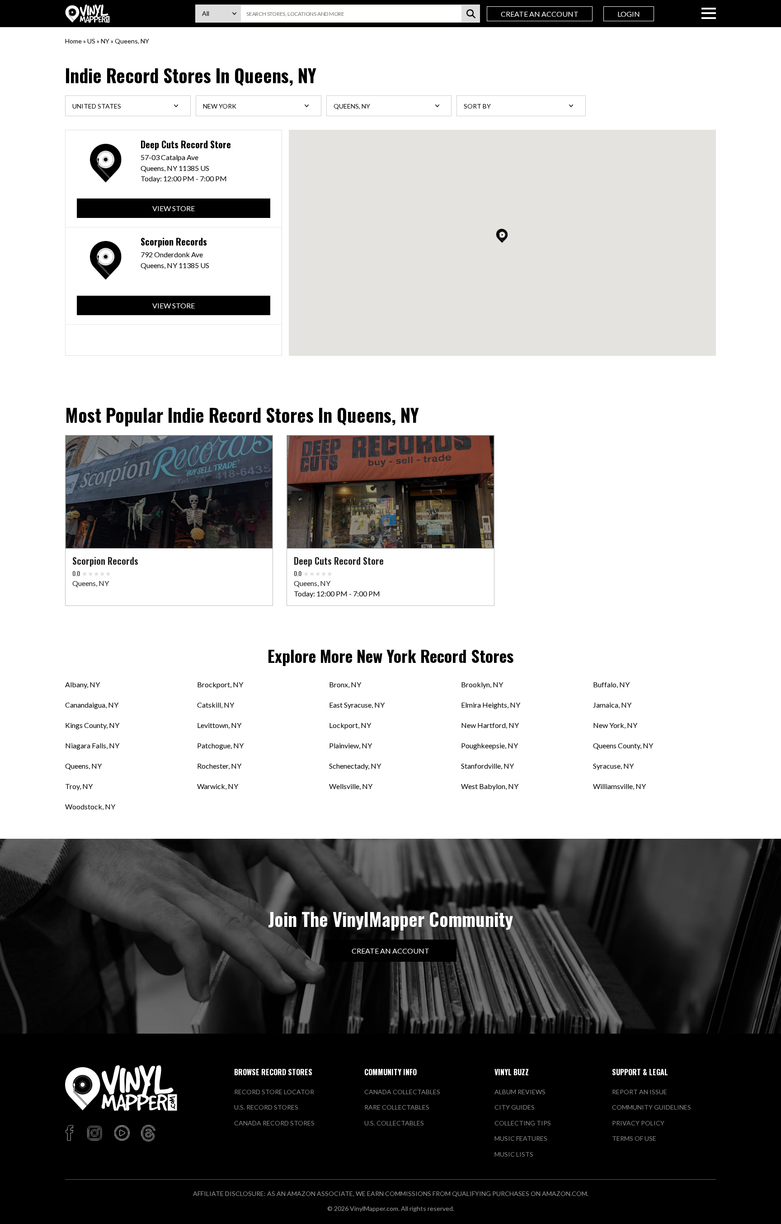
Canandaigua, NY (91, 704)
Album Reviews (520, 1092)
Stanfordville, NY (487, 765)
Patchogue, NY (220, 745)
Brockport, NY (220, 684)
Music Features (520, 1138)
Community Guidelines (651, 1107)
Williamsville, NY (619, 786)
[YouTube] (122, 1134)
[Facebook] (70, 1134)
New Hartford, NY (490, 725)
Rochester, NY (219, 765)
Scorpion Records (174, 241)
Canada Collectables (402, 1092)
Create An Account (540, 13)
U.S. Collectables (394, 1123)
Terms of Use (634, 1138)
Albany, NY (82, 684)
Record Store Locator (274, 1092)
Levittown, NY (219, 725)
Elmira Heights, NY (490, 704)
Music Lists (513, 1154)
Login (628, 13)
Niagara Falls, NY (92, 745)
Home (73, 41)
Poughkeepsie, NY (489, 745)
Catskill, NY (215, 704)
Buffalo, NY (611, 684)
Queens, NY (83, 765)
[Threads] (148, 1134)
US (91, 41)
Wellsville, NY (350, 786)
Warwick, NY (217, 786)
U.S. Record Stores (266, 1107)
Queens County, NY (623, 745)
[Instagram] (94, 1134)
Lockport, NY (350, 725)
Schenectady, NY (355, 765)
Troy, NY (79, 786)
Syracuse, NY (613, 765)
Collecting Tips (522, 1123)
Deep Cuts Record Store (186, 144)
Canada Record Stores (274, 1123)
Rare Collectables (396, 1107)
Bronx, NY (345, 684)
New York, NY (615, 725)
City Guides (514, 1107)
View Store (173, 208)
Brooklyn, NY (482, 684)
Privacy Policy (638, 1123)
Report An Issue (639, 1092)
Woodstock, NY (90, 806)
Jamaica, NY (612, 704)
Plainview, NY (350, 745)
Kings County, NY (92, 725)
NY (105, 41)
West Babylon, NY (489, 786)
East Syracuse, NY (357, 704)
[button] (502, 236)
